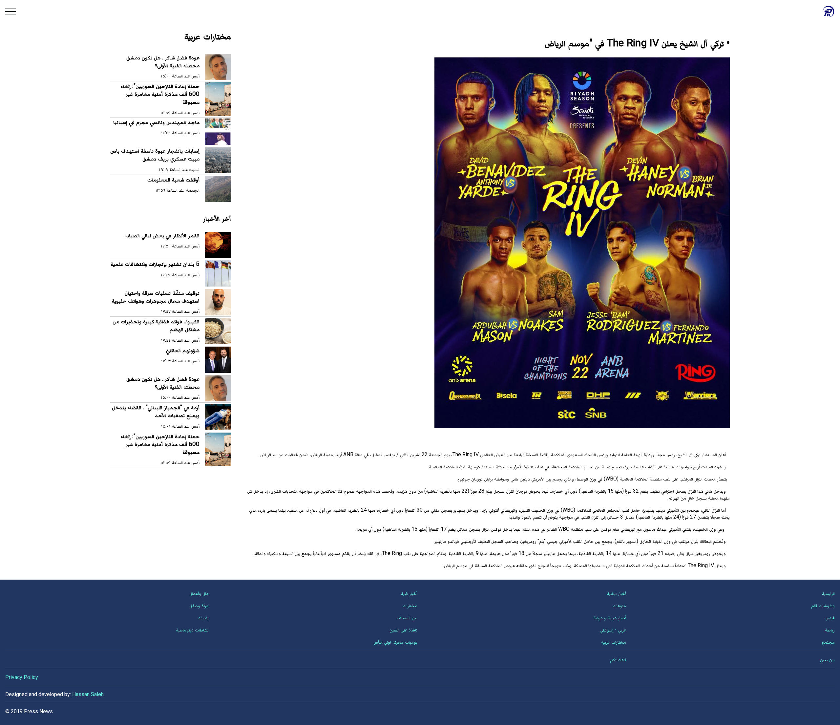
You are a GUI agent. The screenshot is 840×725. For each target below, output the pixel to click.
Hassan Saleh (88, 694)
